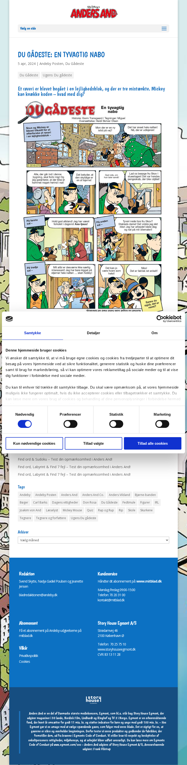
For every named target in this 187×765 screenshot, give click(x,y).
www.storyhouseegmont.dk (116, 649)
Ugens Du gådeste (57, 75)
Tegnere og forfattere (51, 518)
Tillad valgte (93, 443)
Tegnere (25, 518)
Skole (131, 510)
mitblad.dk (26, 635)
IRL (157, 502)
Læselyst (52, 510)
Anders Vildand (119, 495)
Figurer (145, 502)
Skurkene (146, 510)
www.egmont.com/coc (67, 744)
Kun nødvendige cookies (34, 443)
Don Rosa (89, 502)
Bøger (24, 502)
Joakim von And (30, 510)
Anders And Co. (93, 495)
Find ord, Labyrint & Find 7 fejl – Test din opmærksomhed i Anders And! (74, 466)
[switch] (70, 424)
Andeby (25, 495)
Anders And (69, 495)
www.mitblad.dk (149, 581)
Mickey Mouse (72, 510)
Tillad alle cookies (153, 443)
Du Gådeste (74, 63)
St (99, 630)
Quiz (90, 510)
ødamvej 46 (109, 630)
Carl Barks (40, 502)
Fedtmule (128, 502)
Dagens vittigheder (65, 502)
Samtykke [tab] (32, 333)
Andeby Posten (51, 63)
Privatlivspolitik (28, 655)
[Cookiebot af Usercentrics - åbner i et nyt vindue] (160, 318)
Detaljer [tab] (93, 333)
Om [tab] (154, 333)
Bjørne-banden (145, 495)
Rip (121, 510)
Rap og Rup (106, 510)
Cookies (24, 661)
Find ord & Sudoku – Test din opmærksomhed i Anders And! (65, 459)
